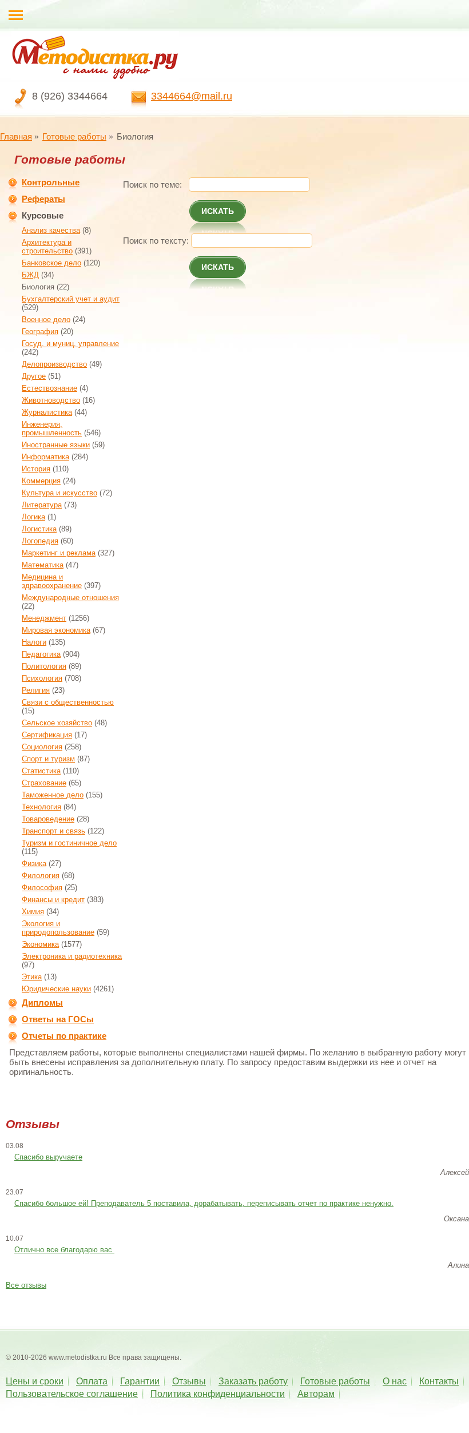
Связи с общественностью (68, 702)
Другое (34, 376)
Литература (42, 505)
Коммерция (41, 481)
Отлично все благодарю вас (64, 1249)
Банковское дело (51, 263)
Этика (32, 976)
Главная (16, 136)
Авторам (316, 1394)
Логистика (39, 529)
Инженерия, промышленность (52, 428)
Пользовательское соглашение (72, 1394)
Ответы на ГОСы (58, 1019)
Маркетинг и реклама (59, 553)
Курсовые (42, 215)
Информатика (45, 456)
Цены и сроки (34, 1381)
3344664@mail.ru (191, 96)
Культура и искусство (59, 493)
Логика (33, 517)
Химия (33, 911)
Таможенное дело (53, 795)
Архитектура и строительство (47, 246)
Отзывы (189, 1381)
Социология (42, 747)
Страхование (44, 783)
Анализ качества (51, 230)
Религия (36, 690)
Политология (44, 666)
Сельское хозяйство (57, 723)
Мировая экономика (56, 630)
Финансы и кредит (53, 899)
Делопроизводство (54, 364)
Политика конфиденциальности (217, 1394)
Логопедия (40, 541)
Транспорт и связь (53, 831)
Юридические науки (56, 989)
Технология (41, 807)
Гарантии (140, 1381)
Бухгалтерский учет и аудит (71, 299)
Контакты (439, 1381)
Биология (38, 287)
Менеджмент (44, 618)
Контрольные (51, 182)
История (36, 469)
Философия (42, 887)
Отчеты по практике (64, 1036)
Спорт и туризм (48, 759)
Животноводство (51, 400)
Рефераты (43, 199)
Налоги (34, 642)
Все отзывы (26, 1285)
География (40, 331)
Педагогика (41, 654)
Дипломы (42, 1002)
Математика (42, 565)
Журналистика (47, 412)
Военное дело (46, 319)
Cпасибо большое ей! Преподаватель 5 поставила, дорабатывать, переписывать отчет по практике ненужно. (204, 1203)
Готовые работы (74, 136)
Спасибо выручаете (48, 1157)
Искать (217, 211)
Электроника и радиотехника (72, 956)
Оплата (92, 1381)
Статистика (41, 771)
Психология (42, 678)
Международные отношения (70, 597)
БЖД (30, 275)
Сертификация (47, 735)
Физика (34, 863)
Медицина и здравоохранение (52, 581)
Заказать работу (253, 1381)
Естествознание (49, 388)
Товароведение (48, 819)
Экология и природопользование (58, 927)
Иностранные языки (56, 444)
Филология (40, 875)
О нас (395, 1381)
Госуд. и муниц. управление (70, 343)
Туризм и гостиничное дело (69, 843)
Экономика (40, 944)
